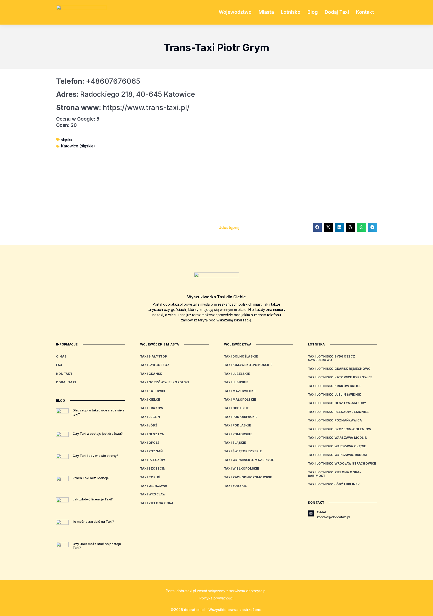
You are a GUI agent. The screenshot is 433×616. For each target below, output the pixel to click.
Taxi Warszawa (153, 486)
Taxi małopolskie (240, 399)
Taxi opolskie (236, 408)
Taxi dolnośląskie (241, 356)
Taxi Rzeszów (152, 460)
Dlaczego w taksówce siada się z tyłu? (99, 412)
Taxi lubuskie (236, 382)
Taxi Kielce (150, 399)
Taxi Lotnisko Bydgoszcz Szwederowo (331, 358)
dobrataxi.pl (186, 591)
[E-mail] (311, 513)
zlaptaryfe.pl (256, 591)
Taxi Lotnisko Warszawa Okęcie (337, 446)
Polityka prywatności (216, 598)
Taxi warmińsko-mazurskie (249, 460)
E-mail (322, 512)
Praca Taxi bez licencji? (91, 478)
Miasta (266, 12)
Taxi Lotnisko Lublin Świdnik (334, 394)
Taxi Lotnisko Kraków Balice (334, 386)
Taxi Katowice (153, 391)
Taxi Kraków (151, 408)
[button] (317, 227)
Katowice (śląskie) (78, 145)
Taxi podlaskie (237, 425)
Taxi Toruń (150, 477)
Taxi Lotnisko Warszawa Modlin (337, 437)
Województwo (235, 12)
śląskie (67, 139)
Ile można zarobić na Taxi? (93, 521)
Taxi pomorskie (238, 434)
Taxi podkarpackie (241, 417)
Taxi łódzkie (235, 486)
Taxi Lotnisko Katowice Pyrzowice (340, 377)
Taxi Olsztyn (152, 434)
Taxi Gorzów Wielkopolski (164, 382)
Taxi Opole (150, 443)
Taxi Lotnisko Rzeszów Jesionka (338, 412)
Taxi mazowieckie (240, 391)
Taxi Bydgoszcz (154, 365)
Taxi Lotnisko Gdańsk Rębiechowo (339, 369)
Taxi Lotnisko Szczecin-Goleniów (339, 429)
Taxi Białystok (153, 356)
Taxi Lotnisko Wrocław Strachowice (342, 463)
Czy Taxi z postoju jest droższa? (98, 433)
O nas (61, 356)
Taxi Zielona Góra (156, 503)
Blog (312, 12)
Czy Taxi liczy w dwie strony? (95, 456)
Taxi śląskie (235, 443)
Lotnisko (290, 12)
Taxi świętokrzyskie (243, 451)
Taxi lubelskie (237, 374)
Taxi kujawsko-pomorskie (248, 365)
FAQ (59, 365)
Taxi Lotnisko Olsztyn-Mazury (337, 403)
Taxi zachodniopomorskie (248, 477)
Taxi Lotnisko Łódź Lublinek (334, 484)
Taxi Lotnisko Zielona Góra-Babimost (334, 474)
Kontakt (365, 12)
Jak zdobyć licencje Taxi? (93, 499)
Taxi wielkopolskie (241, 468)
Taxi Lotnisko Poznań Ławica (335, 420)
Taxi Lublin (150, 417)
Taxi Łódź (148, 425)
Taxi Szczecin (153, 468)
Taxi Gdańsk (151, 374)
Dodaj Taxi (337, 12)
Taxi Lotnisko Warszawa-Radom (337, 455)
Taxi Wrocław (152, 494)
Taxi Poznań (151, 451)
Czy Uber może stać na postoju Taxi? (97, 546)
